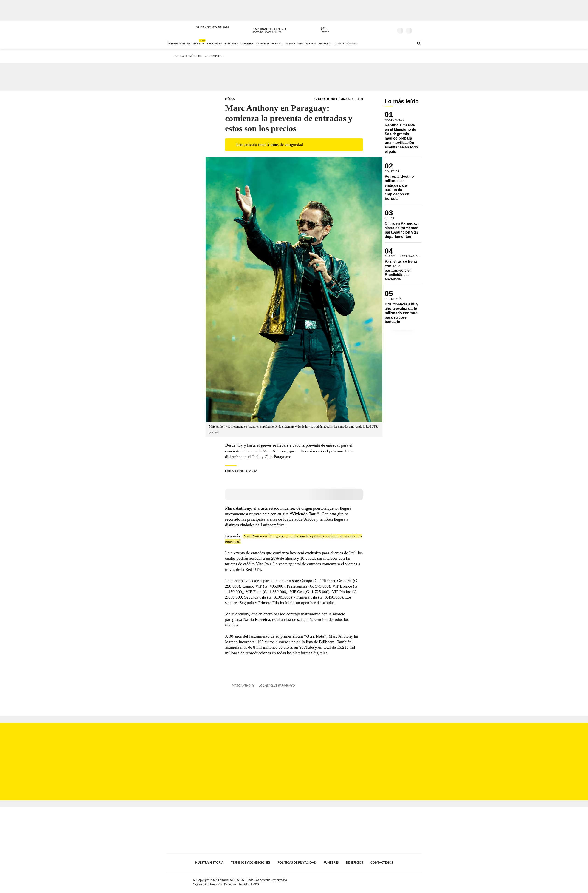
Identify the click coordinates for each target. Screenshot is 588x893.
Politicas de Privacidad (296, 862)
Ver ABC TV (275, 29)
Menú (417, 30)
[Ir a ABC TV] (373, 43)
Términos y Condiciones (250, 862)
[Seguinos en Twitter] (377, 29)
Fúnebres (331, 862)
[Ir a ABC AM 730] (386, 43)
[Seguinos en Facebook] (370, 29)
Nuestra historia (209, 862)
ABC (181, 30)
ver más (322, 30)
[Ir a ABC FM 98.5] (405, 43)
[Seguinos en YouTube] (384, 29)
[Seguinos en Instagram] (390, 29)
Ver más (403, 134)
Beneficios (354, 862)
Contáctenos (381, 862)
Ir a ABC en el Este (208, 32)
